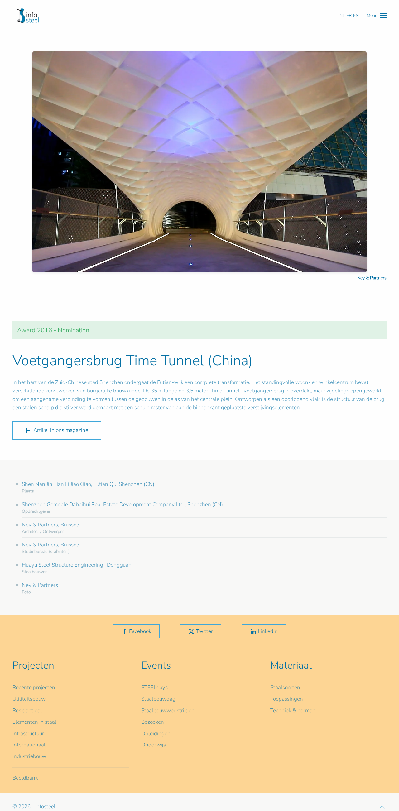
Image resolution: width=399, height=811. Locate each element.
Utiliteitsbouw (29, 699)
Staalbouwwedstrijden (168, 710)
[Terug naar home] (27, 15)
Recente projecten (33, 687)
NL (342, 15)
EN (356, 15)
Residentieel (27, 710)
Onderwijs (153, 744)
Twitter (204, 631)
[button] (377, 15)
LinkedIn (268, 631)
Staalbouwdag (158, 699)
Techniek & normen (292, 710)
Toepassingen (286, 699)
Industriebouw (29, 756)
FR (349, 15)
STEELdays (154, 687)
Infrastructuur (28, 733)
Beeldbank (25, 777)
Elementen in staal (34, 722)
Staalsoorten (285, 687)
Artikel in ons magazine (60, 430)
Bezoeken (152, 722)
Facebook (140, 631)
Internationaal (29, 744)
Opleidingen (156, 733)
